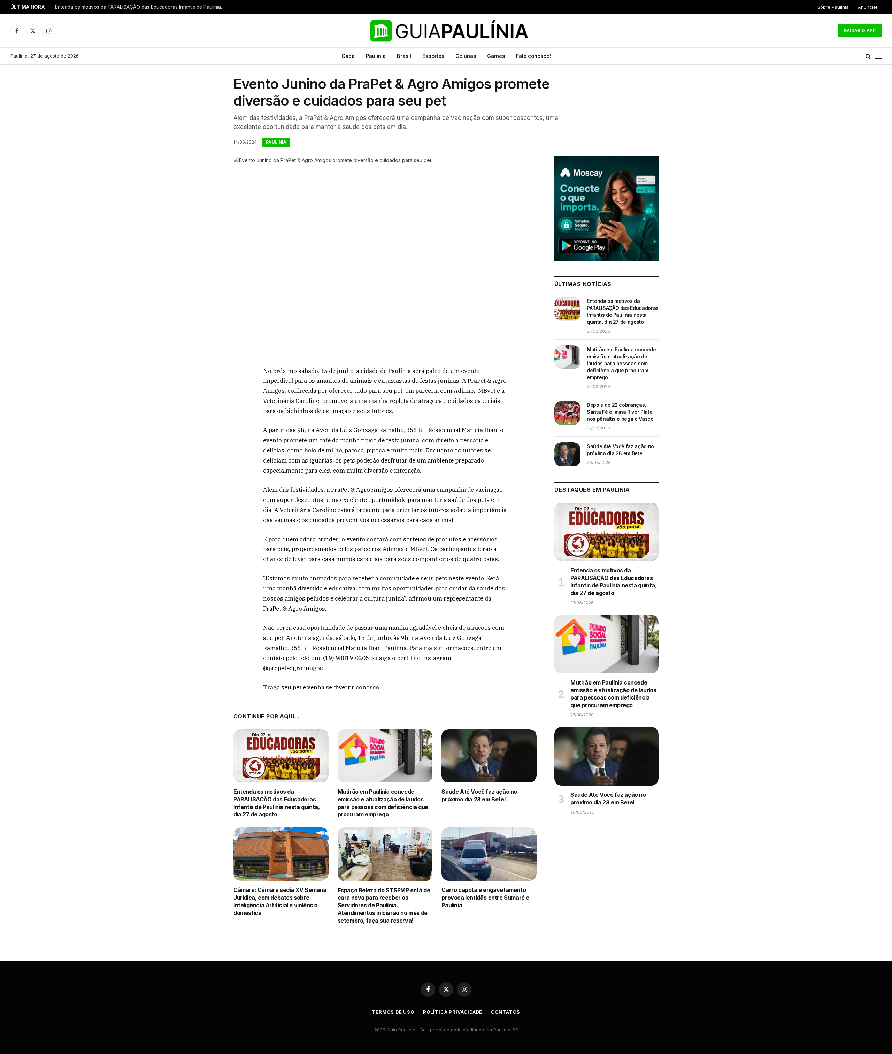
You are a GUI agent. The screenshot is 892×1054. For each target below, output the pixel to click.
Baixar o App (860, 30)
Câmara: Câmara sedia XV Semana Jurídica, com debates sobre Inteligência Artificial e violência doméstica (279, 901)
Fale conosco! (533, 56)
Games (496, 56)
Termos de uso (393, 1012)
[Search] (868, 56)
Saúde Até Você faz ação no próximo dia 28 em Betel (479, 795)
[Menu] (878, 56)
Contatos (505, 1012)
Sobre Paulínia (833, 7)
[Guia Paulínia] (446, 30)
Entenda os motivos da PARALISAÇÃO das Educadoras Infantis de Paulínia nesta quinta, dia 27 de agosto (276, 803)
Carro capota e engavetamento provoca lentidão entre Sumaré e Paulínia (485, 897)
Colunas (465, 56)
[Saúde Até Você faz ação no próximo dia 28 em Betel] (489, 755)
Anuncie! (867, 7)
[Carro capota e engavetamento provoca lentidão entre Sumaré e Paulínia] (489, 854)
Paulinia (376, 56)
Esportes (433, 56)
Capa (348, 56)
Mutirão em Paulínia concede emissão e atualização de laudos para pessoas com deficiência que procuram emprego (142, 7)
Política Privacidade (452, 1012)
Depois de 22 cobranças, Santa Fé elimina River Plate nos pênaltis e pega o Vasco (620, 412)
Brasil (404, 56)
